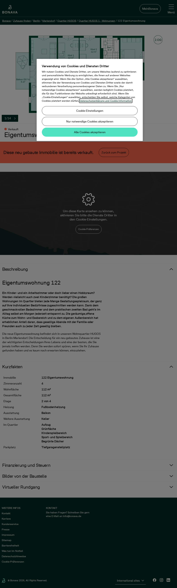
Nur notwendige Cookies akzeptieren (89, 121)
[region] (90, 100)
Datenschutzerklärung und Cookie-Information (106, 100)
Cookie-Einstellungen (89, 110)
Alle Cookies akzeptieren (89, 132)
